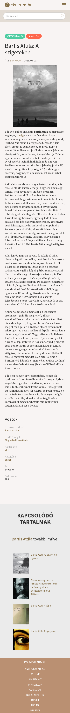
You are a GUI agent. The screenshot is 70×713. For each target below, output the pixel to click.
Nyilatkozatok (35, 695)
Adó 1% (35, 705)
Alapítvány (35, 679)
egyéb (8, 459)
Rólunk (35, 674)
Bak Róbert (16, 60)
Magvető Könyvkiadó (16, 440)
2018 (7, 450)
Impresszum (35, 684)
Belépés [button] (35, 710)
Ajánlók (33, 36)
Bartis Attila (12, 430)
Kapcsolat (35, 689)
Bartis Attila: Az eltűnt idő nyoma (44, 556)
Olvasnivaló (15, 36)
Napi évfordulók (35, 669)
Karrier (35, 700)
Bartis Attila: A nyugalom (43, 631)
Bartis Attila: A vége (41, 605)
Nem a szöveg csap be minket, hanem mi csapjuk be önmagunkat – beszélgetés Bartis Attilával (44, 587)
